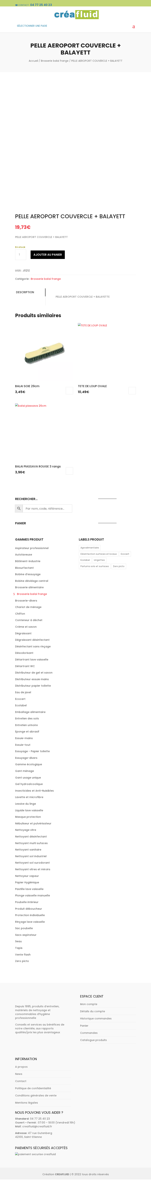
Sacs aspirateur (25, 935)
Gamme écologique (28, 764)
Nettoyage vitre (25, 830)
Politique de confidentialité (33, 1088)
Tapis (18, 948)
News (18, 1074)
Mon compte (88, 1004)
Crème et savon (26, 627)
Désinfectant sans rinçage (33, 646)
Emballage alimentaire (30, 712)
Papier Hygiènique (27, 882)
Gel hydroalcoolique (29, 784)
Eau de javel (23, 692)
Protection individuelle (30, 915)
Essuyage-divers (26, 758)
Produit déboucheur (28, 909)
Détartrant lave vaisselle (31, 659)
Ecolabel (21, 705)
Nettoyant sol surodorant (32, 863)
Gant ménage (24, 771)
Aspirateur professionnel (32, 548)
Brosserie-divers (26, 600)
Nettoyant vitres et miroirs (32, 869)
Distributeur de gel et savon (33, 672)
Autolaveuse (23, 554)
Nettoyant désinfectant (31, 836)
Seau (18, 941)
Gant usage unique (28, 777)
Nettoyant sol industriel (31, 856)
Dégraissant (23, 633)
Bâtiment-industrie (27, 561)
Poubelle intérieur (26, 902)
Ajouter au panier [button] (69, 390)
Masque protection (28, 817)
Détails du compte (92, 1011)
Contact (20, 1081)
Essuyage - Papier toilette (32, 751)
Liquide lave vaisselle (29, 810)
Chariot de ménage (28, 607)
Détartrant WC (25, 666)
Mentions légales (26, 1103)
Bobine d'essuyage (28, 574)
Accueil (33, 61)
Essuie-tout (22, 745)
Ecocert (20, 699)
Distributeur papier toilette (33, 686)
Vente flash (23, 954)
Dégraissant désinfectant (32, 640)
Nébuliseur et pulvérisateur (33, 823)
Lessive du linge (25, 804)
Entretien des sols (27, 718)
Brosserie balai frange (55, 61)
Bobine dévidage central (31, 581)
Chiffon (20, 614)
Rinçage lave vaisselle (30, 922)
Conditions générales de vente (36, 1095)
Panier (84, 1026)
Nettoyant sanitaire (28, 849)
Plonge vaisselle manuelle (32, 895)
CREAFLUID (62, 1174)
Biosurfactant (24, 568)
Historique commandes (96, 1018)
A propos (21, 1067)
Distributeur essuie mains (32, 679)
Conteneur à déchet (28, 620)
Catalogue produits (93, 1040)
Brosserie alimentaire (29, 587)
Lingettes (99, 560)
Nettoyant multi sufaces (31, 843)
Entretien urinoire (26, 725)
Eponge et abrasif (27, 731)
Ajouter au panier (48, 255)
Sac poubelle (24, 928)
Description (25, 292)
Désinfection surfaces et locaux (98, 553)
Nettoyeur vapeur (27, 876)
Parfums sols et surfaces (94, 566)
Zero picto (22, 961)
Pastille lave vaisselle (29, 889)
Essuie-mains (24, 738)
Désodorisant (24, 653)
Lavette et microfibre (29, 797)
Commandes (89, 1033)
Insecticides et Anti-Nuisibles (34, 791)
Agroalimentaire (89, 547)
